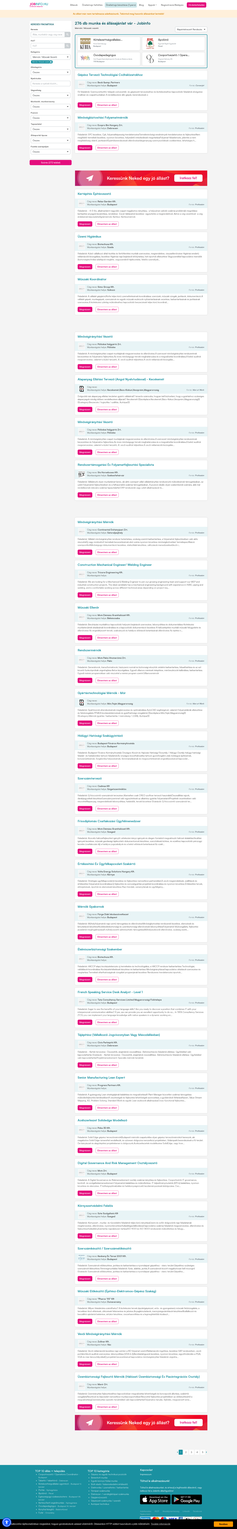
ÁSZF (157, 1511)
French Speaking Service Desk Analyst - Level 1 (110, 992)
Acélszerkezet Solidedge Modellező (102, 1120)
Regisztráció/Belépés (172, 5)
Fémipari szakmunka (100, 1490)
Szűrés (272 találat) (50, 162)
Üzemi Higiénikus (89, 236)
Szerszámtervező (90, 778)
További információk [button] (160, 1524)
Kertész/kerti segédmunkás (57, 1502)
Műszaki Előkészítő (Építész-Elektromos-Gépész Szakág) (117, 1291)
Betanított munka (99, 1477)
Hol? (33, 40)
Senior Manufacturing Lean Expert (101, 1077)
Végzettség (36, 90)
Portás (47, 1490)
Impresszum (146, 1474)
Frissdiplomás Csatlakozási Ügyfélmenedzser (109, 821)
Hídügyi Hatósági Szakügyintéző (100, 735)
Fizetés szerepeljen (40, 146)
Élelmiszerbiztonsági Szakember (100, 949)
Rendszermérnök (89, 650)
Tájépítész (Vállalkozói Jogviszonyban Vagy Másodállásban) (119, 1035)
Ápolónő (163, 39)
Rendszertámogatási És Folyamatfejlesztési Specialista (116, 464)
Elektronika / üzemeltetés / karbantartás (110, 1487)
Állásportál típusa (39, 135)
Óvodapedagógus (104, 55)
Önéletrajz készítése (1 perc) (121, 5)
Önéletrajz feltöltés (92, 5)
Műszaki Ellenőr (88, 607)
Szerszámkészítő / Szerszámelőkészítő (104, 1248)
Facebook (197, 1511)
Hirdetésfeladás (196, 5)
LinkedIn (186, 1511)
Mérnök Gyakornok (91, 906)
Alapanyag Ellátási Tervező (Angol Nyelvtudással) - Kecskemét (121, 379)
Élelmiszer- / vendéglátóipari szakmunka (110, 1494)
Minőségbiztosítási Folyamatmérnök (103, 117)
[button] (7, 1522)
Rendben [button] (223, 1524)
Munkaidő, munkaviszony (43, 101)
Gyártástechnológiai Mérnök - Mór (102, 693)
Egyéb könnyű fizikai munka (104, 1481)
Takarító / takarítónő (53, 1480)
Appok (151, 5)
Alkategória (36, 67)
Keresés (34, 29)
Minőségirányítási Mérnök (96, 522)
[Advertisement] (50, 184)
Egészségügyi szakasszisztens (59, 1498)
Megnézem (85, 105)
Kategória (35, 52)
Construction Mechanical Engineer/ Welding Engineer (115, 565)
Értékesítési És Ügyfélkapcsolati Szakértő (106, 864)
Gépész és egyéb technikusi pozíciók (108, 1474)
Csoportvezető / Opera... (173, 55)
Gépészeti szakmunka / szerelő (106, 1500)
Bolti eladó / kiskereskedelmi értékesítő (109, 1484)
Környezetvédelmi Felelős (95, 1205)
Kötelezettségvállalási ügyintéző (60, 1485)
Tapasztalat (36, 124)
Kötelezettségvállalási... (107, 39)
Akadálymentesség (171, 1511)
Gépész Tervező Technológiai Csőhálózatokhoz (110, 75)
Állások (74, 5)
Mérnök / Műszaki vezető (40, 62)
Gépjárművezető (99, 1497)
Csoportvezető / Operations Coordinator (58, 1476)
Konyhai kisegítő (52, 1509)
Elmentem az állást (107, 105)
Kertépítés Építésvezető (94, 194)
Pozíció (34, 113)
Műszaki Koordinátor (92, 279)
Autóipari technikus (100, 1504)
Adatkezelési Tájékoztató (145, 1512)
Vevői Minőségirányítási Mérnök (100, 1334)
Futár (46, 1512)
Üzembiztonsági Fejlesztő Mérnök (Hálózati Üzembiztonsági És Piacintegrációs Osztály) (139, 1376)
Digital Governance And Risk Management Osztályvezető (117, 1163)
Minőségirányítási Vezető (95, 336)
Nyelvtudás (36, 78)
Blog (141, 5)
